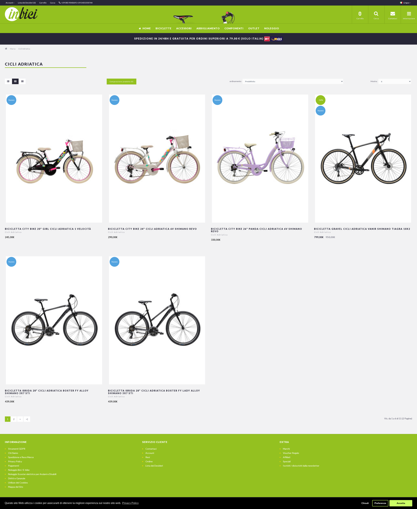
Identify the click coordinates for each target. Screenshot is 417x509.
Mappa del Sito (15, 486)
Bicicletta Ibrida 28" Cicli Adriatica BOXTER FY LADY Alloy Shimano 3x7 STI (154, 391)
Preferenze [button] (380, 503)
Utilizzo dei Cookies (18, 482)
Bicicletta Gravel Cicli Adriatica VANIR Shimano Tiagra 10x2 (362, 228)
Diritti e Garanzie (16, 478)
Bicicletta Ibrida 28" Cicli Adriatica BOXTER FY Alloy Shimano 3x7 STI (47, 391)
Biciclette (164, 28)
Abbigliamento (208, 28)
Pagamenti (13, 465)
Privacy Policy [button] (130, 503)
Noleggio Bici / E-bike (18, 469)
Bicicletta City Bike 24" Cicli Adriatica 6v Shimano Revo (152, 228)
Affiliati (286, 457)
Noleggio (271, 28)
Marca (12, 49)
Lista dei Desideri (154, 465)
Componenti (234, 28)
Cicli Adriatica (24, 49)
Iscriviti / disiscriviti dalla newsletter (301, 465)
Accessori (184, 28)
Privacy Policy (15, 461)
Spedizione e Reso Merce (21, 457)
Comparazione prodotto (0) (121, 82)
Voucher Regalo (291, 453)
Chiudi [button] (365, 503)
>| (27, 419)
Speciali (287, 461)
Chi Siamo (13, 453)
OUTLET (253, 28)
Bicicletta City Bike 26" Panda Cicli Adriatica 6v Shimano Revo (256, 230)
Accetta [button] (401, 503)
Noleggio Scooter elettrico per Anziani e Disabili (32, 474)
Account (149, 453)
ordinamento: (236, 81)
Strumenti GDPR (16, 448)
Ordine (149, 461)
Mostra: (374, 81)
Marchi (286, 448)
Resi (147, 457)
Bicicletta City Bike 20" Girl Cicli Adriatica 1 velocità (48, 228)
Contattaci (151, 448)
